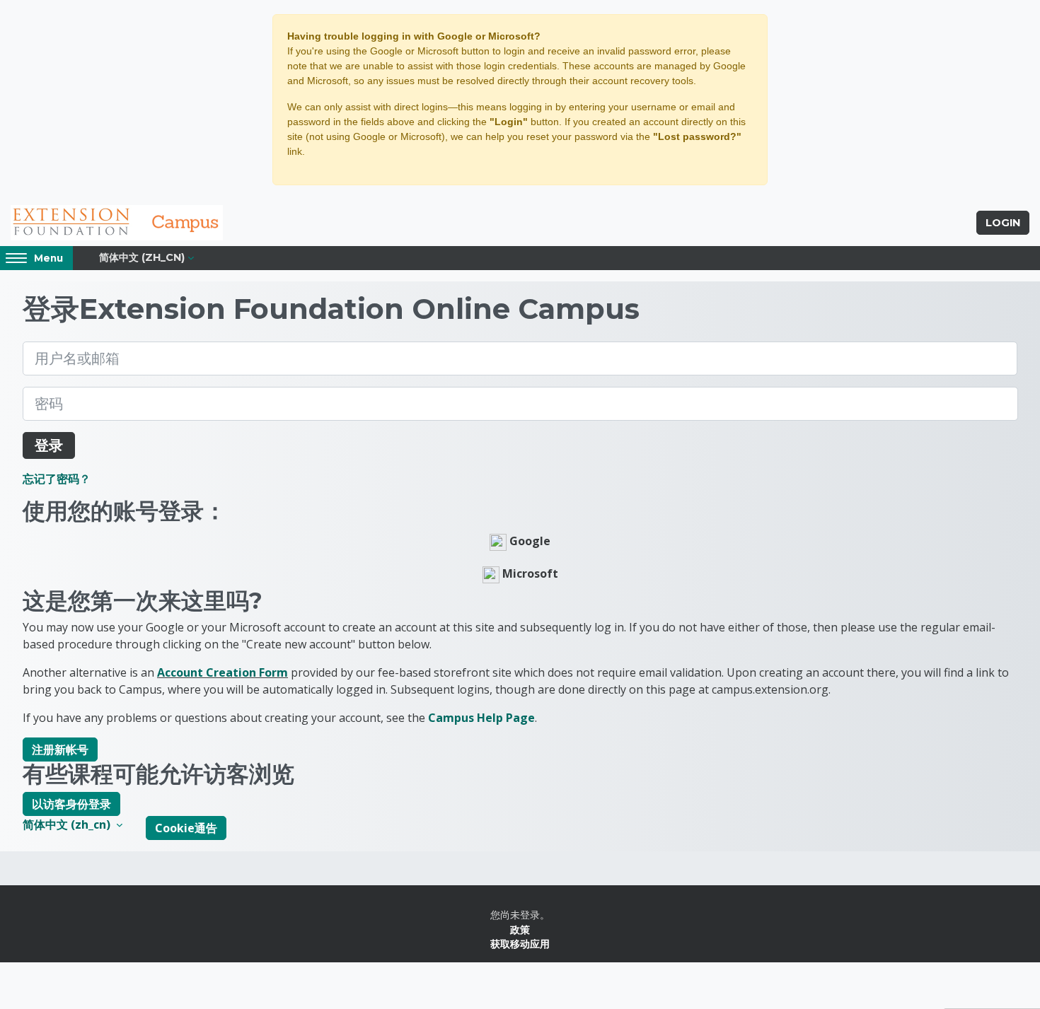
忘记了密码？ (57, 478)
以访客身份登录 (71, 804)
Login (1003, 222)
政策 (520, 929)
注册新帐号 (60, 749)
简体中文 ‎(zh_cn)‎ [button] (68, 824)
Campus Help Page (481, 717)
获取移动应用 (520, 943)
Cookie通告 (186, 828)
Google (528, 541)
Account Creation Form (222, 672)
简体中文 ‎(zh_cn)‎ (142, 257)
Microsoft (528, 573)
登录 (49, 445)
